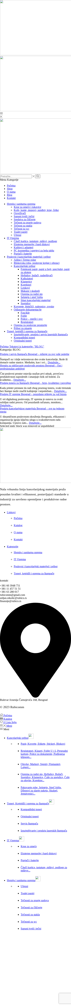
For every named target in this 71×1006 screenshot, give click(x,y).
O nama (11, 191)
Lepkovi (25, 287)
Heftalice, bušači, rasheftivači (37, 275)
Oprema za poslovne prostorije (30, 325)
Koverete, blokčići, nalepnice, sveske (34, 306)
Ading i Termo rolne (25, 259)
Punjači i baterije (23, 253)
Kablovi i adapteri (23, 247)
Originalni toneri (23, 340)
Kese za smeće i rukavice (27, 207)
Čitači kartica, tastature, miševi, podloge (35, 241)
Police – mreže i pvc (32, 318)
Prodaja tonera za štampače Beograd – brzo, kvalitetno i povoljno (35, 383)
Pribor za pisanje (23, 328)
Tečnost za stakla (23, 225)
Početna (11, 185)
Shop (10, 188)
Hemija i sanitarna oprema (21, 203)
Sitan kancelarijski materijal (35, 300)
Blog (9, 194)
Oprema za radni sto (32, 294)
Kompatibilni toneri (24, 337)
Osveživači (20, 213)
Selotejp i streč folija (32, 297)
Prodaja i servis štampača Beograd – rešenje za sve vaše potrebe (34, 354)
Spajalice (26, 303)
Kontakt (11, 198)
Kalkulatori (27, 278)
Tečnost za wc (21, 228)
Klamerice (26, 281)
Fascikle (25, 312)
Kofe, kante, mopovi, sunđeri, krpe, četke (36, 210)
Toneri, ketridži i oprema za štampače (27, 331)
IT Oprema (13, 238)
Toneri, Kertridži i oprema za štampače (28, 803)
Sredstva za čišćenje (25, 219)
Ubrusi (17, 234)
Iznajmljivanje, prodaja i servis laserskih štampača (41, 334)
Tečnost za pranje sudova (27, 222)
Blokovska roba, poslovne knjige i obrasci (36, 262)
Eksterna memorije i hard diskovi (32, 244)
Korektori (26, 284)
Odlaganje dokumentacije (28, 309)
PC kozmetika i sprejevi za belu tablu (34, 250)
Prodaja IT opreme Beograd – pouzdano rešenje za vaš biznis (33, 394)
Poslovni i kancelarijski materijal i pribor (29, 256)
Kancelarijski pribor (24, 266)
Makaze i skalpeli (30, 290)
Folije (24, 315)
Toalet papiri (20, 231)
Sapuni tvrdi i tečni (24, 216)
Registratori (27, 322)
